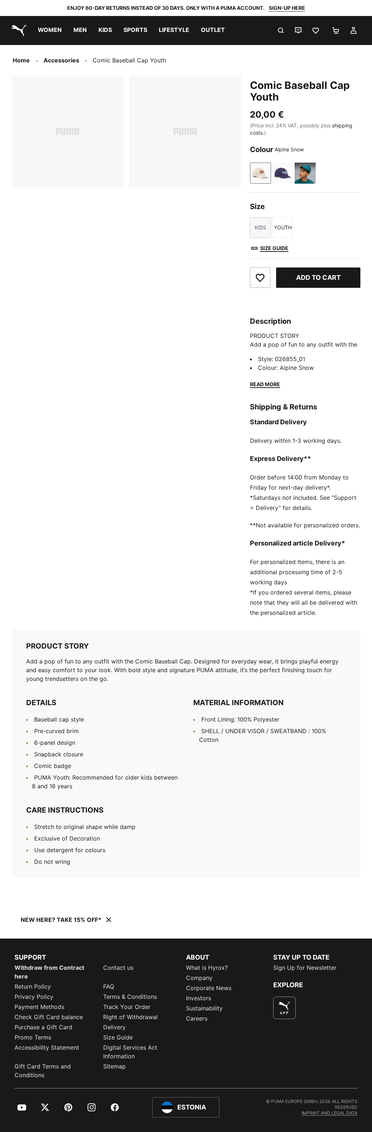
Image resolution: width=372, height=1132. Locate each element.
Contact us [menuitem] (118, 967)
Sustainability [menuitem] (204, 1008)
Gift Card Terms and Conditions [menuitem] (43, 1071)
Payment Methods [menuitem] (39, 1006)
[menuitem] (50, 30)
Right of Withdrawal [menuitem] (130, 1017)
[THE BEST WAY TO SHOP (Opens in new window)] (284, 1008)
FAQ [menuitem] (108, 986)
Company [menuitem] (199, 977)
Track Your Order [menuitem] (126, 1006)
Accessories (61, 60)
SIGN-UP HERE (287, 8)
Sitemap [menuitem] (114, 1066)
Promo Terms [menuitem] (33, 1037)
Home (21, 60)
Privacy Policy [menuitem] (34, 996)
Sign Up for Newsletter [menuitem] (304, 967)
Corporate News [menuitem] (208, 988)
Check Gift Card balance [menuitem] (49, 1017)
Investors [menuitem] (198, 998)
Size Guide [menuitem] (118, 1037)
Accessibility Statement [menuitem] (47, 1047)
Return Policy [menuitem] (33, 986)
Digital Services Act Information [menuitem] (130, 1052)
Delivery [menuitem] (114, 1027)
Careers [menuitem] (196, 1018)
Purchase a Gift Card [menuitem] (43, 1027)
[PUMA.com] (17, 30)
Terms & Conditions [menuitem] (130, 996)
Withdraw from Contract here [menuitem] (49, 972)
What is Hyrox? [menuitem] (207, 967)
